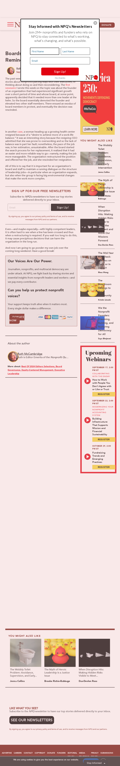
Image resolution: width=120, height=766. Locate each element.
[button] (95, 23)
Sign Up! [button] (60, 71)
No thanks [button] (60, 77)
